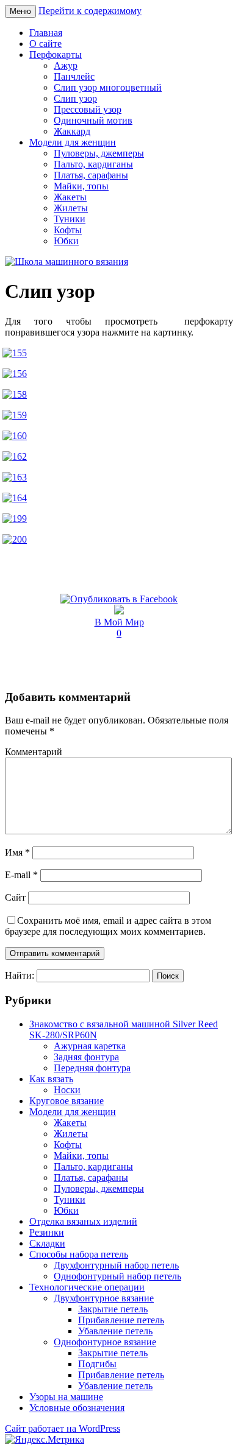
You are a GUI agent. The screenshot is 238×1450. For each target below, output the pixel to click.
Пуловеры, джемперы (99, 153)
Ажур (66, 65)
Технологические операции (87, 1287)
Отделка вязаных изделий (83, 1221)
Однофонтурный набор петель (117, 1276)
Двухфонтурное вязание (104, 1298)
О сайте (45, 43)
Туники (69, 219)
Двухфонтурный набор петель (116, 1265)
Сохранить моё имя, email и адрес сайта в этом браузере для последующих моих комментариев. (108, 926)
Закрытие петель (113, 1309)
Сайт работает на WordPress (62, 1428)
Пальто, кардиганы (93, 164)
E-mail (21, 875)
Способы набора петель (78, 1254)
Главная (45, 32)
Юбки (66, 241)
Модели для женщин (72, 142)
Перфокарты (55, 54)
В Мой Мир (119, 622)
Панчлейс (74, 76)
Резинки (46, 1232)
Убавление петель (115, 1331)
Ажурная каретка (90, 1046)
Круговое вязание (66, 1101)
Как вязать (51, 1079)
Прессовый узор (87, 109)
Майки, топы (81, 186)
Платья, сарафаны (91, 175)
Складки (47, 1243)
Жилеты (71, 208)
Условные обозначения (76, 1407)
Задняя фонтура (86, 1057)
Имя (17, 852)
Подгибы (97, 1364)
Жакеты (70, 197)
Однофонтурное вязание (105, 1342)
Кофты (68, 230)
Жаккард (72, 131)
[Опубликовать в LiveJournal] (119, 611)
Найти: (19, 975)
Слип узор (75, 98)
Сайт (15, 897)
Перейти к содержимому (90, 10)
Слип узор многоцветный (108, 87)
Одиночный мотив (93, 120)
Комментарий (33, 752)
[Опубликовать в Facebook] (119, 599)
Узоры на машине (66, 1397)
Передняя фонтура (92, 1068)
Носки (67, 1090)
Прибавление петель (121, 1320)
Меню (20, 11)
